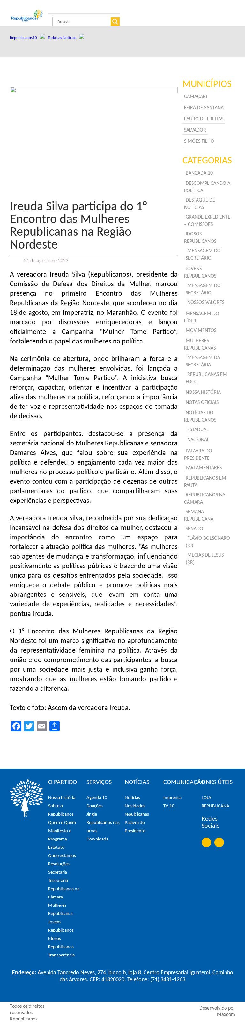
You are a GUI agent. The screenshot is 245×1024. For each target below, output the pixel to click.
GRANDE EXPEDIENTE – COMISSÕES (207, 221)
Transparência (61, 955)
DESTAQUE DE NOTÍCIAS (199, 204)
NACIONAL (198, 440)
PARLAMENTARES (204, 468)
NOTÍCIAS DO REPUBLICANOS (200, 416)
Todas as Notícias (63, 38)
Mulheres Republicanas (60, 909)
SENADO (194, 528)
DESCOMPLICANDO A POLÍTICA (207, 187)
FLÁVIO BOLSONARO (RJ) (208, 542)
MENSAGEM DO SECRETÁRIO (203, 255)
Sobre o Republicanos (61, 810)
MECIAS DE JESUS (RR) (205, 559)
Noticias (132, 798)
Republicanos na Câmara (63, 893)
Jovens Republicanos (61, 926)
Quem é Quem (62, 822)
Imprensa (172, 798)
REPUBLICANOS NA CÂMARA (204, 499)
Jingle (91, 814)
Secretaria (57, 872)
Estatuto (56, 847)
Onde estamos (62, 856)
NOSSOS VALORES (205, 302)
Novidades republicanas (137, 810)
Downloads (97, 839)
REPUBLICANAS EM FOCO (206, 378)
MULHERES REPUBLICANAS (200, 344)
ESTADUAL (198, 429)
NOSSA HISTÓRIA (203, 392)
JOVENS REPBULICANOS (200, 272)
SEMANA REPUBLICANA (198, 515)
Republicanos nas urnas (103, 826)
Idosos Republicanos (61, 942)
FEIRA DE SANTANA (204, 108)
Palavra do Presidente (135, 826)
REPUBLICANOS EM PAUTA (205, 482)
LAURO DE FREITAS (203, 119)
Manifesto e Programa (59, 835)
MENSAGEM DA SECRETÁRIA (203, 361)
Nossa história (61, 798)
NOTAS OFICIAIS (202, 402)
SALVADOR (195, 130)
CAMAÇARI (195, 96)
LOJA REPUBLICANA (215, 802)
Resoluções (59, 864)
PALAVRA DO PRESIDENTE (198, 455)
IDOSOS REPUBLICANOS (200, 238)
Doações (94, 806)
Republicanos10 (25, 38)
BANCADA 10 (199, 173)
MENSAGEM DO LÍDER (201, 317)
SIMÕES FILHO (199, 141)
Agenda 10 (96, 798)
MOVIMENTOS (201, 330)
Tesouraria (58, 880)
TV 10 (168, 806)
